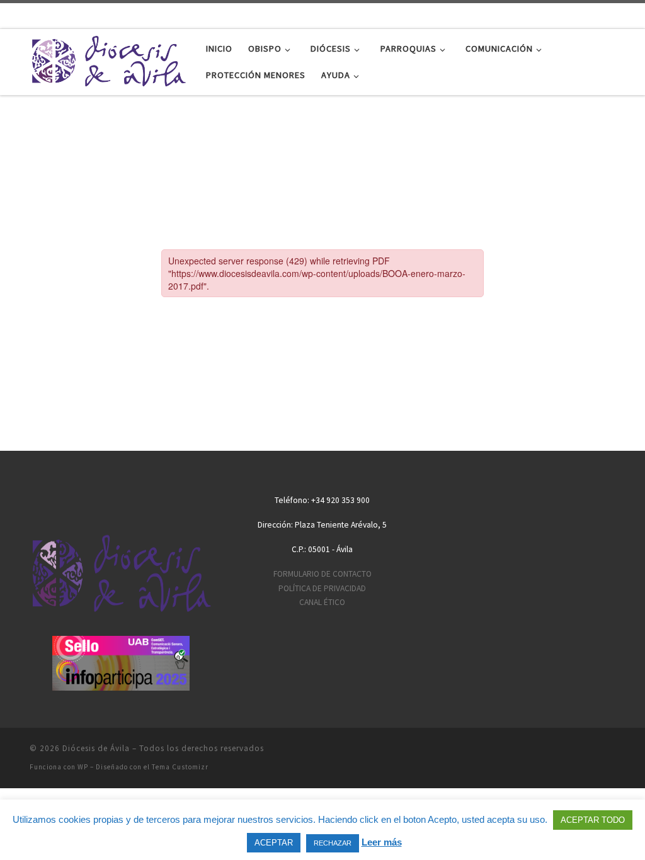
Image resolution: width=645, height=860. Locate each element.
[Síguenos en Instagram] (630, 15)
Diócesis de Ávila (96, 748)
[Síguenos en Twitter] (590, 15)
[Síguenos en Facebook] (570, 15)
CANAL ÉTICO (322, 602)
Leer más (382, 842)
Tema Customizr (180, 766)
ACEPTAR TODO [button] (593, 820)
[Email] (550, 15)
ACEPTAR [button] (273, 842)
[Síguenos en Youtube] (610, 15)
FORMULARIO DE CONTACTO (322, 574)
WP (82, 766)
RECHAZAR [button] (332, 843)
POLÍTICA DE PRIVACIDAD (322, 588)
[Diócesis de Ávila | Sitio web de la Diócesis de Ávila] (108, 59)
